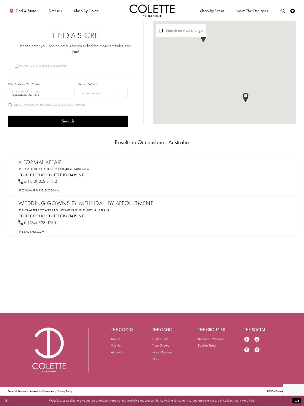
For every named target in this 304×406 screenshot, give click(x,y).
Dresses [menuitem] (116, 339)
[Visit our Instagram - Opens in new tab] (257, 340)
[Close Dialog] (6, 401)
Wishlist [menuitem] (116, 345)
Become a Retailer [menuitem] (210, 339)
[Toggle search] (282, 10)
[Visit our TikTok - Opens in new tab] (257, 350)
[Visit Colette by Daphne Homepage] (49, 350)
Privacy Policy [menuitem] (65, 391)
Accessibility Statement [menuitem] (41, 391)
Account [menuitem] (116, 352)
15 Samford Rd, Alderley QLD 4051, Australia (53, 169)
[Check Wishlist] (292, 10)
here (251, 400)
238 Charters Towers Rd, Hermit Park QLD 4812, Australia (64, 210)
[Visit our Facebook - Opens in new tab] (247, 340)
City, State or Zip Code (23, 84)
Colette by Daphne (65, 174)
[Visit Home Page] (152, 10)
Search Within (87, 84)
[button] (55, 10)
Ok (297, 401)
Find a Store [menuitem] (160, 339)
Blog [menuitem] (155, 359)
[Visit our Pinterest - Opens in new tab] (247, 350)
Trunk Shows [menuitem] (160, 345)
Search (68, 121)
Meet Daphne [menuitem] (162, 352)
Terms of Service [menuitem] (17, 391)
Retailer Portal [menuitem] (207, 345)
